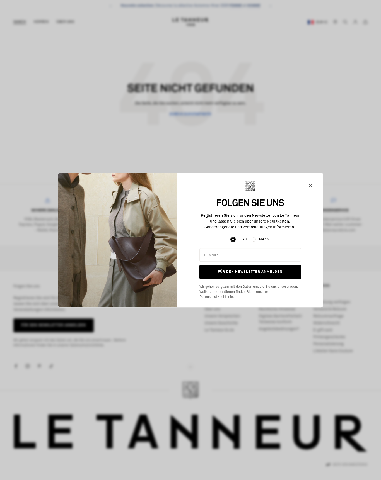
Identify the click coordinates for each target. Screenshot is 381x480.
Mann (264, 239)
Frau (242, 239)
